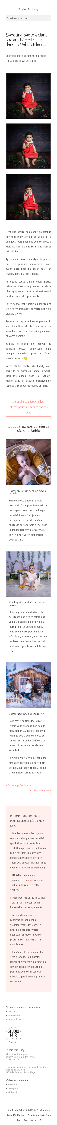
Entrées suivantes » (40, 790)
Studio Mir (42, 1110)
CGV (39, 1120)
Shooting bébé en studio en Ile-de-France (27, 604)
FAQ (19, 1120)
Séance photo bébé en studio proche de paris (27, 492)
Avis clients (30, 1120)
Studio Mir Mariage (16, 1115)
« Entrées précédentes (19, 785)
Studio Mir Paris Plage (39, 1115)
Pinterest (12, 1092)
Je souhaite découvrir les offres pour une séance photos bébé (29, 407)
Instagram (13, 1088)
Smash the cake (16, 1019)
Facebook (12, 1084)
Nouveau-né (14, 1015)
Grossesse (13, 1011)
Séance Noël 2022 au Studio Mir (26, 714)
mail (30, 880)
